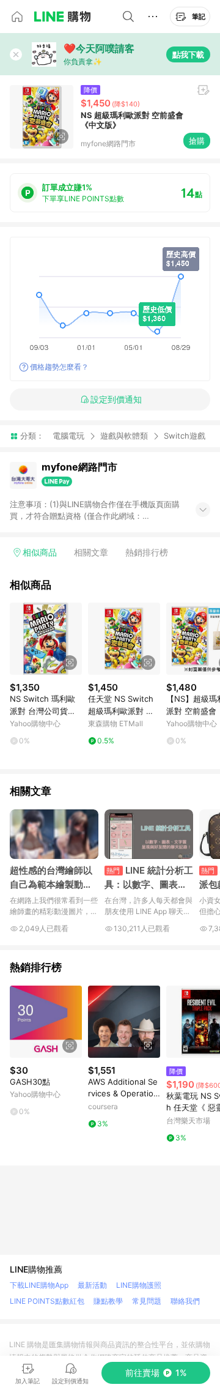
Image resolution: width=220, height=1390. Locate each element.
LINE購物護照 (138, 1285)
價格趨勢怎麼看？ (59, 366)
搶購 (197, 141)
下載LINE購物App (39, 1285)
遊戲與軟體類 (124, 435)
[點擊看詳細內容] (46, 639)
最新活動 (92, 1285)
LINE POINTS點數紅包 (47, 1301)
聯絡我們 (185, 1301)
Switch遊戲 (184, 435)
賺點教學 (108, 1301)
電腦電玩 (68, 435)
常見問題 (146, 1301)
